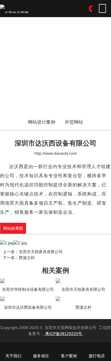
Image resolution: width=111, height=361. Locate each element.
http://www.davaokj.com (55, 153)
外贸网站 (74, 122)
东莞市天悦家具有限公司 (41, 251)
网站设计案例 (41, 122)
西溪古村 (27, 257)
